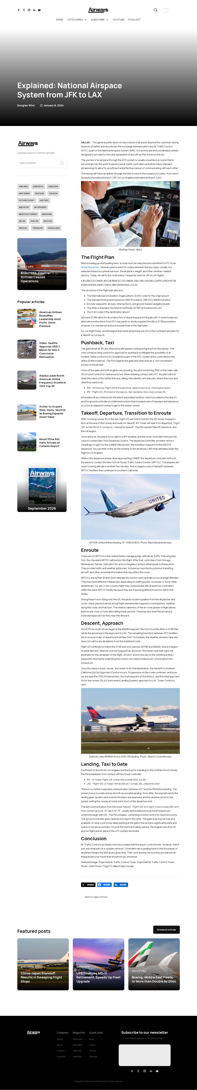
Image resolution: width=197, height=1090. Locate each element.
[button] (165, 10)
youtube (118, 19)
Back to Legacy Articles (96, 896)
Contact (61, 1050)
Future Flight (27, 200)
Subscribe (77, 1039)
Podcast (93, 1056)
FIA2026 (53, 193)
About (60, 1039)
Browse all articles (166, 929)
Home (59, 19)
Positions (61, 1056)
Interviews (40, 207)
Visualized (54, 228)
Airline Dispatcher (90, 267)
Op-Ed (22, 221)
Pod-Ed (35, 221)
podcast (134, 19)
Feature (39, 193)
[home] (98, 10)
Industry (24, 207)
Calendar (77, 1050)
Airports (38, 186)
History (44, 200)
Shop (91, 1039)
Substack (77, 1056)
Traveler (38, 228)
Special (23, 228)
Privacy (92, 1050)
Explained (24, 193)
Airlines (23, 186)
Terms (92, 1045)
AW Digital (77, 1045)
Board (59, 1045)
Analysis (53, 186)
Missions (47, 214)
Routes (48, 221)
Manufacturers (28, 214)
